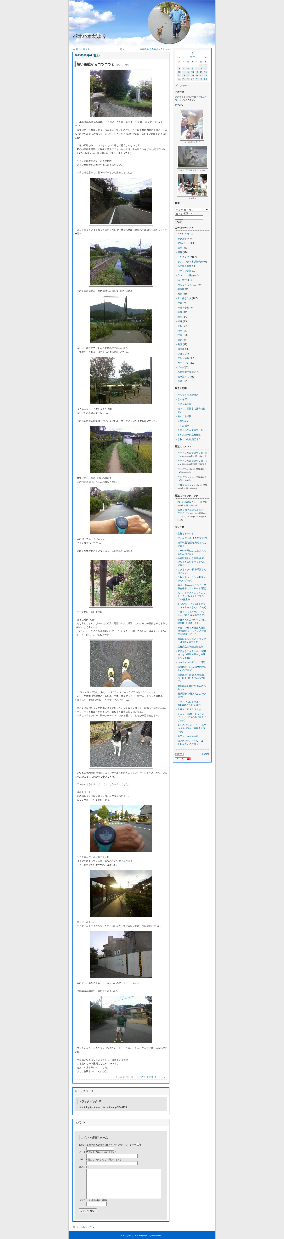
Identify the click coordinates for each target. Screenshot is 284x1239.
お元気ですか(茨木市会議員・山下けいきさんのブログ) (191, 678)
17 (179, 75)
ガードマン (183, 362)
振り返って (183, 376)
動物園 (181, 289)
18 (183, 75)
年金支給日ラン (186, 485)
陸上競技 (182, 280)
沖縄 (180, 303)
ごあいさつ (183, 234)
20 (192, 75)
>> (206, 57)
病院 (180, 252)
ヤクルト (182, 238)
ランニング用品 (186, 275)
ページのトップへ (84, 1227)
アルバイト (183, 243)
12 (188, 72)
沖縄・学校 (183, 307)
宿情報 (181, 349)
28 (197, 79)
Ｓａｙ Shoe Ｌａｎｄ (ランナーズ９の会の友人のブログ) (192, 717)
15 (201, 72)
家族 (180, 293)
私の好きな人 (184, 298)
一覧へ (120, 49)
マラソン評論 (184, 270)
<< (178, 57)
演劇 (180, 339)
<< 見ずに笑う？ (81, 49)
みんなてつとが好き (188, 394)
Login (205, 754)
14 (197, 72)
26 (188, 79)
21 (197, 75)
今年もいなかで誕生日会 (190, 430)
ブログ (181, 367)
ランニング (183, 257)
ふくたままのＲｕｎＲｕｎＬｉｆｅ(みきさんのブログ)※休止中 (191, 596)
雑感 (180, 321)
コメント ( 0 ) (160, 1077)
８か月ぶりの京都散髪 (189, 434)
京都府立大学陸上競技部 (190, 646)
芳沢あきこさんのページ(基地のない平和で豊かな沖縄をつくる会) (192, 654)
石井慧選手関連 (186, 372)
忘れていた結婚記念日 (189, 439)
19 (188, 75)
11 (183, 72)
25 (183, 79)
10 (179, 72)
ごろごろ (182, 469)
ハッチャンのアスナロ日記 (191, 662)
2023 (192, 57)
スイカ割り (183, 425)
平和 (180, 326)
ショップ (182, 353)
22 (201, 75)
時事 (180, 330)
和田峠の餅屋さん (187, 502)
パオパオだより (89, 35)
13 (192, 72)
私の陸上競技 (184, 266)
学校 (180, 312)
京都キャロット (186, 533)
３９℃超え (183, 421)
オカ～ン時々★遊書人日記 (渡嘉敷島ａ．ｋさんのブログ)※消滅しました (193, 631)
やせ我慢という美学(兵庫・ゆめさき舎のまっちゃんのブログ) (192, 561)
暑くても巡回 (184, 416)
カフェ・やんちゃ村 (188, 736)
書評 (180, 344)
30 (205, 79)
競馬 (180, 247)
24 (179, 79)
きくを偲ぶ (183, 399)
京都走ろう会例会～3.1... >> (154, 49)
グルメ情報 (183, 358)
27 (192, 79)
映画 (180, 335)
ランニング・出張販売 (189, 261)
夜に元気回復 (184, 404)
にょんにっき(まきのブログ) (192, 538)
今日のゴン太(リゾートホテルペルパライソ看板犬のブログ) (192, 728)
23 (205, 75)
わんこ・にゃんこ (187, 284)
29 (201, 79)
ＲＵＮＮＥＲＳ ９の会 (189, 709)
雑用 (180, 316)
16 (205, 72)
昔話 (180, 381)
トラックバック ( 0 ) (144, 1077)
